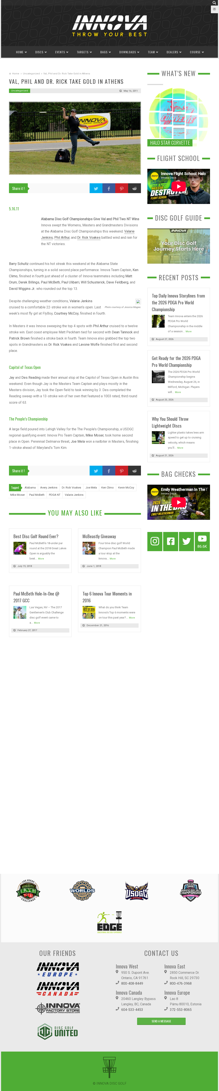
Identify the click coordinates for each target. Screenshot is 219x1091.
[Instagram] (154, 541)
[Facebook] (170, 541)
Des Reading (31, 378)
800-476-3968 (181, 983)
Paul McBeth (50, 282)
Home (20, 52)
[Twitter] (186, 541)
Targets (83, 52)
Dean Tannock (122, 332)
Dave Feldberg (117, 282)
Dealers (172, 52)
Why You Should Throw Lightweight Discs (170, 422)
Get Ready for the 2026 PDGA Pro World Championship (176, 361)
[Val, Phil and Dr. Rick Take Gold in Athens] (75, 138)
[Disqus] (75, 699)
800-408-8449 (132, 983)
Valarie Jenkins (81, 301)
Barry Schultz (19, 264)
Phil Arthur (62, 238)
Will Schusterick (93, 282)
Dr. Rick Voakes (89, 238)
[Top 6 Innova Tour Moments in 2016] (89, 612)
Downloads (127, 52)
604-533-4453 (132, 1010)
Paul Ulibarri (70, 282)
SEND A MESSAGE (161, 1021)
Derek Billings (28, 282)
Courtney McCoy (66, 313)
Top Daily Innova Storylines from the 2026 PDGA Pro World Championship (178, 302)
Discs (39, 52)
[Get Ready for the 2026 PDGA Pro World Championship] (158, 376)
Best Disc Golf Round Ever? (35, 536)
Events (60, 52)
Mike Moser (95, 435)
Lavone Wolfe (89, 344)
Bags (104, 52)
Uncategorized (31, 73)
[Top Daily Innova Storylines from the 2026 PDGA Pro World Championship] (158, 321)
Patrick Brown (19, 338)
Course (195, 52)
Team (151, 52)
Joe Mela (78, 441)
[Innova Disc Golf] (109, 25)
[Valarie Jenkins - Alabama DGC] (138, 301)
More (41, 558)
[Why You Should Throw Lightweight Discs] (158, 437)
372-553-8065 (181, 1010)
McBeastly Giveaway (99, 536)
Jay (11, 378)
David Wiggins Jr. (22, 289)
